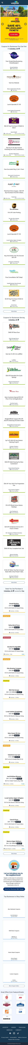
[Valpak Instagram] (14, 1033)
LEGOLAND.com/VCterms (14, 39)
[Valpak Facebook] (10, 1033)
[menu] (2, 3)
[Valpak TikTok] (18, 1033)
